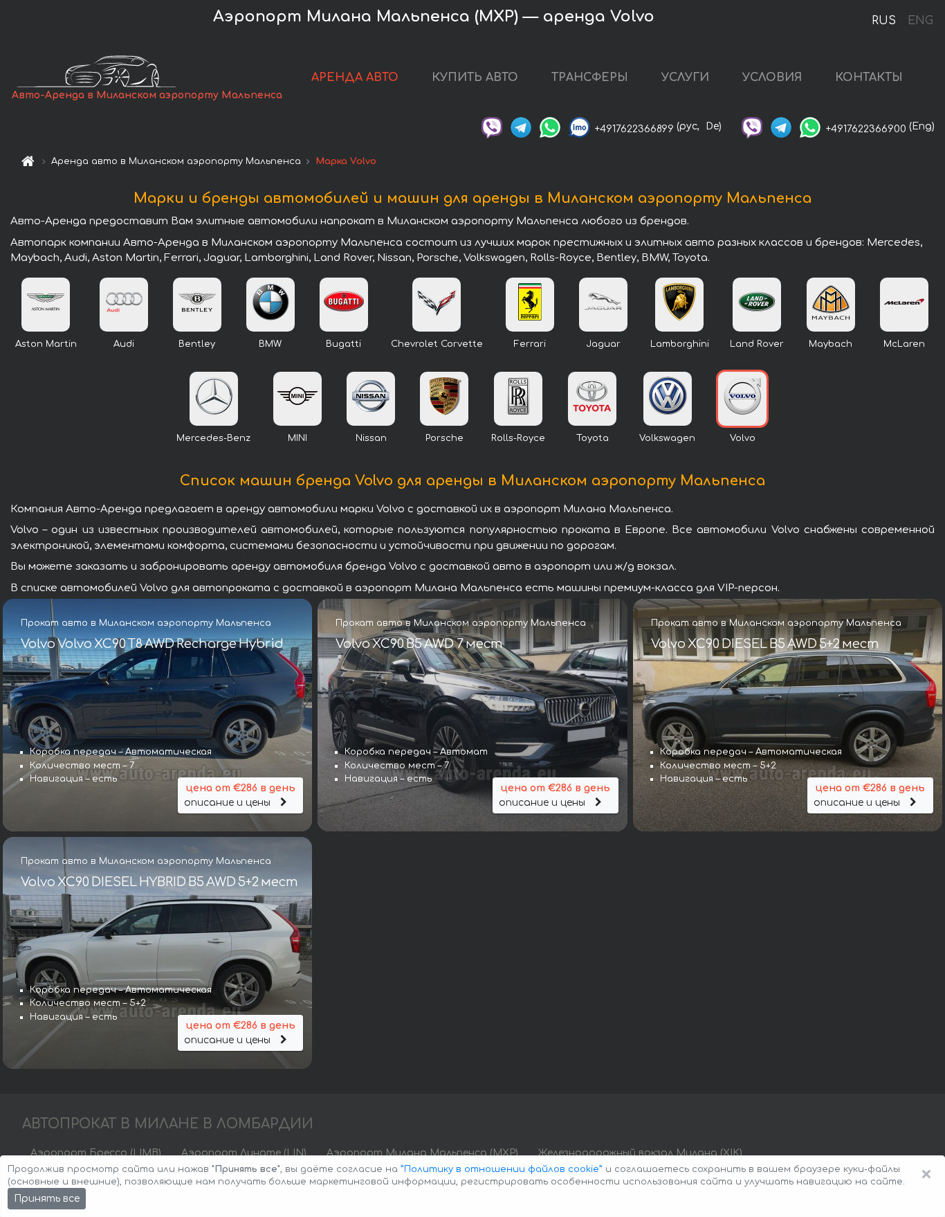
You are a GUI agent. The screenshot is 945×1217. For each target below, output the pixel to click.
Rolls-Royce (518, 438)
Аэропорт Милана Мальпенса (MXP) (422, 1153)
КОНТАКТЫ (869, 77)
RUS (884, 21)
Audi (123, 344)
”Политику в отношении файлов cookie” (502, 1169)
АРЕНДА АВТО (354, 77)
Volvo (742, 438)
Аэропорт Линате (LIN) (243, 1153)
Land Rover (757, 344)
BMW (270, 344)
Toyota (592, 438)
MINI (297, 438)
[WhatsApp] (550, 126)
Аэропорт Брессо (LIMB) (95, 1153)
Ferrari (530, 344)
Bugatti (343, 344)
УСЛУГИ (685, 77)
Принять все (47, 1198)
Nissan (371, 438)
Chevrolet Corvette (437, 344)
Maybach (830, 344)
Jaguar (603, 344)
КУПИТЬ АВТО (475, 77)
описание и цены (239, 795)
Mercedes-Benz (213, 438)
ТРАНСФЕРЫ (589, 77)
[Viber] (492, 126)
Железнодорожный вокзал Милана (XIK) (640, 1153)
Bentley (196, 344)
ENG (920, 21)
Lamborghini (679, 344)
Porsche (444, 438)
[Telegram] (521, 126)
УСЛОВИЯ (772, 77)
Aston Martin (46, 344)
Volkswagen (667, 438)
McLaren (904, 344)
